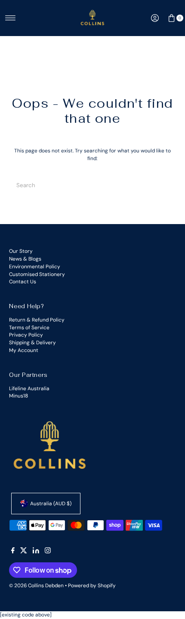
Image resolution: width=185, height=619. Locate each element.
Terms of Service (29, 327)
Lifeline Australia (29, 388)
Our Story (21, 251)
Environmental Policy (34, 266)
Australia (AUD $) (50, 503)
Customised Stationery (37, 274)
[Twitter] (23, 551)
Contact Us (22, 281)
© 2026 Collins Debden (36, 585)
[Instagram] (48, 551)
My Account (23, 350)
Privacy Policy (26, 334)
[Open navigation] (10, 18)
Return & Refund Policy (37, 319)
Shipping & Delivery (32, 342)
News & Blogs (25, 258)
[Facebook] (13, 551)
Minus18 (18, 395)
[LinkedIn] (36, 551)
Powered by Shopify (92, 585)
